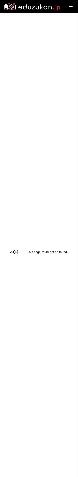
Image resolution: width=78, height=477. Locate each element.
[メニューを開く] (71, 6)
